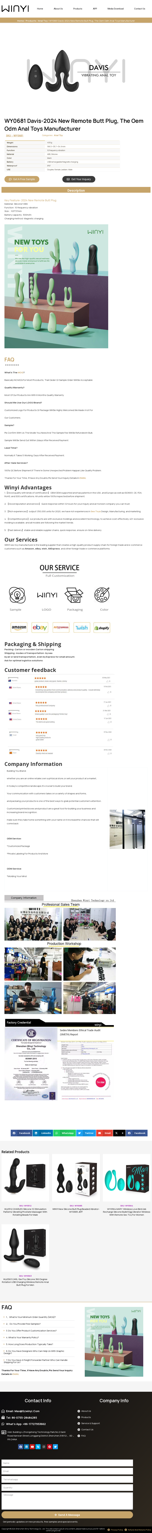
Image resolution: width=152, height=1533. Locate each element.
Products (77, 8)
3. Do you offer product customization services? (31, 1330)
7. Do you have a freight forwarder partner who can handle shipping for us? (36, 1361)
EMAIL (83, 478)
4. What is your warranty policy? (22, 1337)
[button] (22, 1133)
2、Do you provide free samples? (23, 1323)
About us (58, 8)
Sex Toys (96, 511)
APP (95, 8)
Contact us (139, 8)
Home (40, 8)
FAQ (9, 359)
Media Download (116, 8)
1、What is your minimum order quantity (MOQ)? (31, 1317)
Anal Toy (43, 20)
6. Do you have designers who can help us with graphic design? (34, 1352)
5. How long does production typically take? (29, 1344)
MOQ (20, 372)
